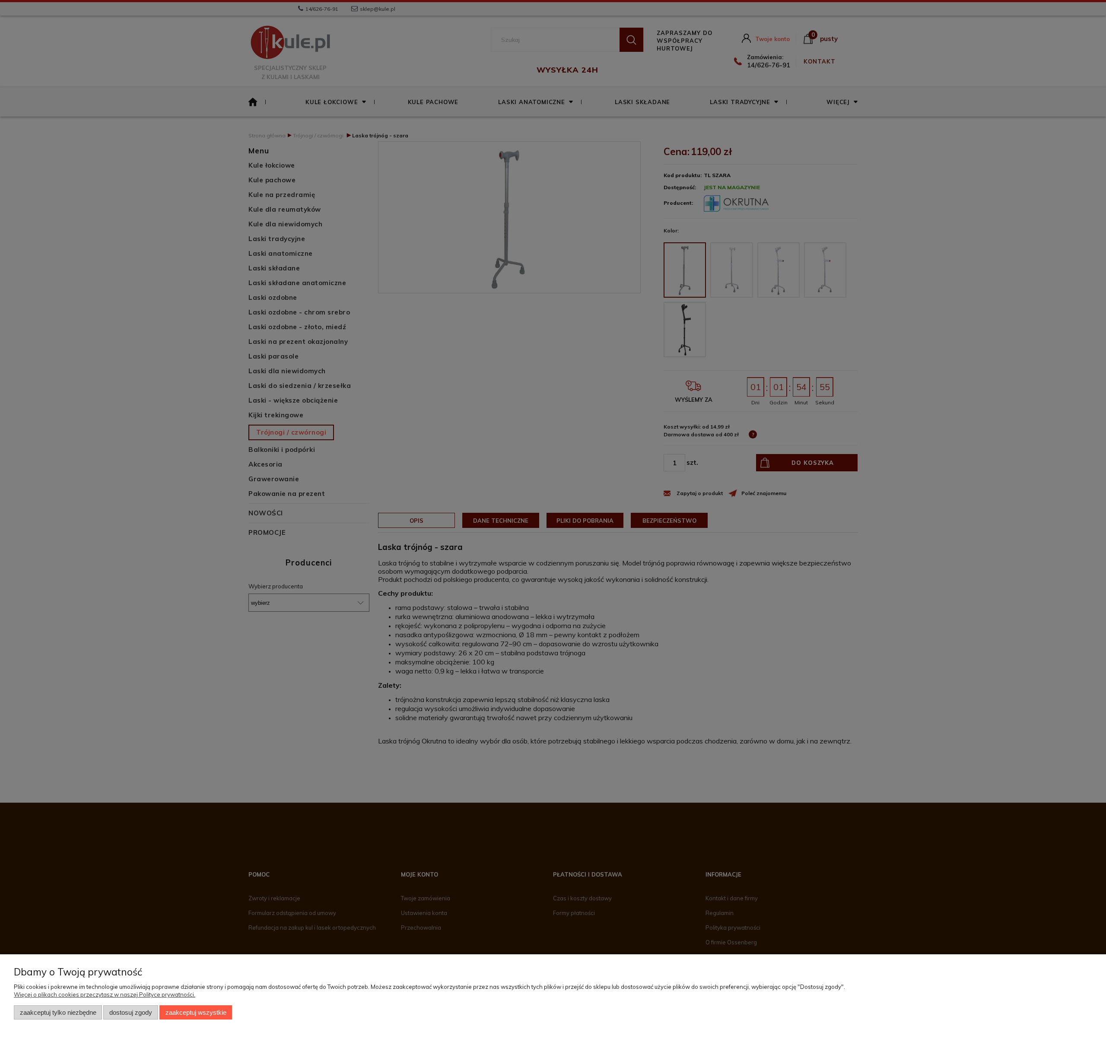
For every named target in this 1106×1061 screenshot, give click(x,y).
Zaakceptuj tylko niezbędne (58, 1012)
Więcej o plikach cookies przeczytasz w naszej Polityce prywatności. (104, 994)
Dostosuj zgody (130, 1012)
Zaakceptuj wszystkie (195, 1012)
